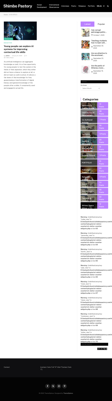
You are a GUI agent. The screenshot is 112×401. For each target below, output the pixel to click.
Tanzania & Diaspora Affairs (88, 199)
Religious (82, 6)
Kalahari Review (88, 156)
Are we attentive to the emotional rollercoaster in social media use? (99, 54)
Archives (84, 85)
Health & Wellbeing (86, 142)
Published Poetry (86, 171)
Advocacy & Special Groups (88, 107)
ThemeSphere (68, 393)
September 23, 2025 (98, 59)
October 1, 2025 (98, 35)
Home (6, 14)
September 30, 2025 (98, 47)
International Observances (54, 6)
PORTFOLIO (87, 163)
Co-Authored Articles (87, 121)
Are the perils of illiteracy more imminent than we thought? (98, 67)
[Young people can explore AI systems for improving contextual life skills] (20, 31)
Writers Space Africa (88, 207)
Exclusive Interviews (86, 135)
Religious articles (86, 178)
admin (8, 55)
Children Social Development (88, 114)
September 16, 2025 (98, 72)
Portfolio (91, 6)
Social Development (42, 6)
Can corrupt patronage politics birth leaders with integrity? (98, 31)
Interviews (65, 6)
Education (8, 39)
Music (99, 6)
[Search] (108, 6)
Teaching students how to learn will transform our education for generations (99, 42)
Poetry (73, 6)
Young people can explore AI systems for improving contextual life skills (19, 49)
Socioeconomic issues (88, 192)
